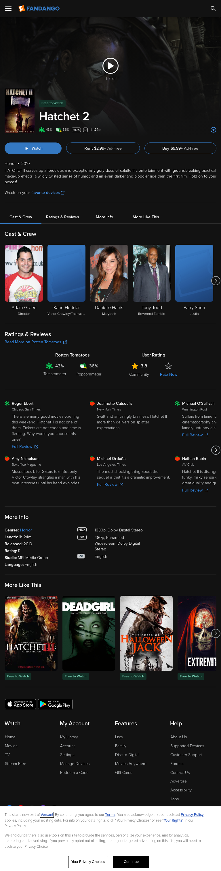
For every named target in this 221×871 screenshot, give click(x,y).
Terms (110, 814)
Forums (176, 763)
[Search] (213, 8)
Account (67, 745)
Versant (47, 814)
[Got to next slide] (215, 280)
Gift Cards (123, 772)
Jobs (174, 799)
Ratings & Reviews (62, 217)
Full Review (22, 446)
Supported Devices (187, 745)
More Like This (146, 217)
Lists (119, 737)
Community (139, 374)
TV (7, 754)
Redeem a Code (74, 772)
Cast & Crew (20, 217)
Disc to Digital (127, 754)
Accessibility (181, 790)
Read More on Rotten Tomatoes (33, 342)
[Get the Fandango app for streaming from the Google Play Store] (55, 704)
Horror (26, 530)
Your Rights (173, 820)
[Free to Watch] (31, 633)
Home (10, 737)
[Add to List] (213, 130)
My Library (69, 737)
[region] (110, 838)
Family (120, 745)
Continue (131, 862)
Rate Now (168, 374)
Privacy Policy (192, 814)
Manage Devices (74, 763)
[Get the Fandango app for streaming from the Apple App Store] (20, 704)
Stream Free (15, 763)
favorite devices (45, 192)
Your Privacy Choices (88, 862)
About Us (178, 737)
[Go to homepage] (39, 8)
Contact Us (180, 772)
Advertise (178, 781)
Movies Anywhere (130, 763)
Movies (11, 745)
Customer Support (186, 754)
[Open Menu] (8, 8)
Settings (67, 754)
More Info (104, 217)
